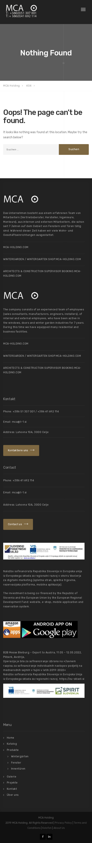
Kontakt (12, 788)
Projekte (12, 782)
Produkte (13, 750)
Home (10, 737)
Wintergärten (20, 756)
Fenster (16, 762)
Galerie (11, 776)
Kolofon (47, 827)
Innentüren (18, 768)
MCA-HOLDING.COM (15, 247)
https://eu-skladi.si (72, 678)
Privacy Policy (63, 822)
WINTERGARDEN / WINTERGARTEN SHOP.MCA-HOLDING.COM (42, 259)
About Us (59, 827)
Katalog (12, 743)
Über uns (13, 794)
